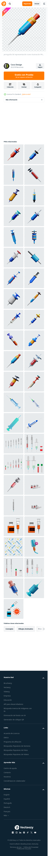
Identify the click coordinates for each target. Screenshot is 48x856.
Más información (11, 100)
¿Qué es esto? (26, 94)
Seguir (40, 67)
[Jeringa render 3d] (13, 712)
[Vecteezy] (3, 3)
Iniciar (37, 4)
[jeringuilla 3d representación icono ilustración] (13, 154)
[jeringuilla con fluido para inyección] (13, 671)
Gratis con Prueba (24, 75)
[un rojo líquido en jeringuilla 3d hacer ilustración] (13, 815)
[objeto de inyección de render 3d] (13, 691)
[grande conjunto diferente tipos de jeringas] (13, 733)
